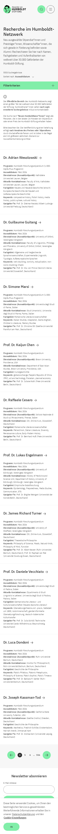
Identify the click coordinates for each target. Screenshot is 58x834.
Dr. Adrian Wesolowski (20, 157)
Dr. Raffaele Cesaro (18, 400)
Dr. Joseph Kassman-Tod (22, 697)
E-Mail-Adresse (9, 783)
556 (38, 755)
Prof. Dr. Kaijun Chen (19, 345)
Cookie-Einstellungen (15, 817)
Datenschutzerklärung (23, 814)
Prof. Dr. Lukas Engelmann (23, 455)
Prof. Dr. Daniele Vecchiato (23, 571)
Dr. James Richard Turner (23, 513)
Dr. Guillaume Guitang (20, 222)
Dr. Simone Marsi (16, 286)
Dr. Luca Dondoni (16, 642)
